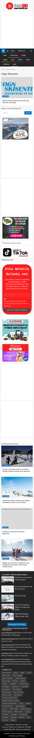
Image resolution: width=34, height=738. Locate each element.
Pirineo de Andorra (26, 709)
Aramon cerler (6, 675)
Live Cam (4, 709)
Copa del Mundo (23, 684)
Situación (18, 724)
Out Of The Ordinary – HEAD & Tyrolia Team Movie (23, 607)
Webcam (13, 720)
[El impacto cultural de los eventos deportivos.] (17, 518)
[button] (7, 51)
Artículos (21, 51)
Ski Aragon (14, 714)
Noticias (5, 527)
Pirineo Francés (18, 711)
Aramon (29, 672)
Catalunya (22, 681)
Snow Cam (5, 720)
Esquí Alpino (25, 686)
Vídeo (28, 59)
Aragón (22, 672)
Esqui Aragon (5, 686)
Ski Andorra (5, 714)
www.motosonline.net (8, 638)
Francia (21, 703)
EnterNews (12, 736)
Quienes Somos (9, 724)
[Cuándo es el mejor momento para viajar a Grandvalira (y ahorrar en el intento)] (17, 487)
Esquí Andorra (6, 689)
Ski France (13, 717)
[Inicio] (3, 51)
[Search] (31, 51)
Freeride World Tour (7, 706)
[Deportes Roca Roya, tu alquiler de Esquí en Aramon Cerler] (15, 227)
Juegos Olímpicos (20, 706)
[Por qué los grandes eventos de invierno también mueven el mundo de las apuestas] (17, 456)
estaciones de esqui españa (9, 703)
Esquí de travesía (6, 695)
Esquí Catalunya (17, 689)
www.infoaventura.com (8, 632)
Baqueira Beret (6, 681)
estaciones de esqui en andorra (10, 700)
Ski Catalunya (23, 714)
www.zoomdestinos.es (8, 659)
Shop (14, 64)
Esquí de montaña (18, 692)
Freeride (28, 703)
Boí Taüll (15, 681)
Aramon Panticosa (20, 678)
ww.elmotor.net (6, 653)
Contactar (25, 724)
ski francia (21, 717)
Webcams (5, 96)
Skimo (5, 59)
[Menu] (7, 51)
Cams (5, 55)
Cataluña (4, 684)
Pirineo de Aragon (7, 711)
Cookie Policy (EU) (9, 729)
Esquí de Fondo (6, 692)
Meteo (20, 59)
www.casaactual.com (8, 645)
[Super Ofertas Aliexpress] (15, 352)
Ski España (5, 717)
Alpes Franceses (6, 672)
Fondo (23, 55)
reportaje (27, 711)
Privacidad (28, 727)
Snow (12, 59)
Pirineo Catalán (14, 709)
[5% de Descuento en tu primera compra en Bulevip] (15, 330)
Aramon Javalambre (7, 678)
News (12, 51)
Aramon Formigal (17, 675)
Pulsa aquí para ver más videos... (17, 624)
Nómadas (6, 64)
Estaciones (14, 55)
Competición (13, 684)
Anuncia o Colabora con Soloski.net (13, 727)
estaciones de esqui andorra (9, 698)
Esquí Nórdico (18, 695)
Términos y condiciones (23, 729)
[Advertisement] (17, 29)
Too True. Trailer (20, 596)
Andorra (15, 672)
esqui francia (15, 686)
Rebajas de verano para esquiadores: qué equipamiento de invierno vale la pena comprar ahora (15, 564)
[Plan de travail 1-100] (15, 128)
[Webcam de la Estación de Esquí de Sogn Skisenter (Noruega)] (17, 87)
